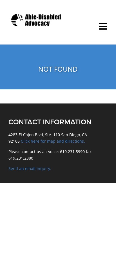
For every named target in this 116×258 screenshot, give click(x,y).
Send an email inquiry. (29, 168)
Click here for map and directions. (53, 141)
